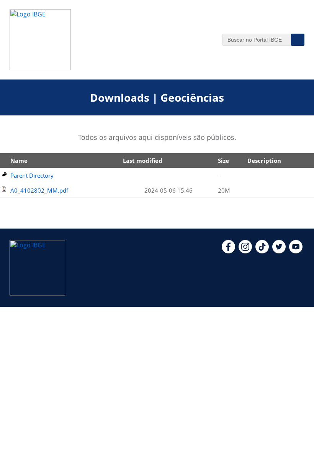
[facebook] (228, 251)
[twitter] (279, 251)
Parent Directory (32, 175)
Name (19, 160)
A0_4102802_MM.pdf (39, 190)
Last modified (142, 160)
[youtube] (296, 251)
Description (264, 160)
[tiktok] (262, 251)
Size (223, 160)
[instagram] (245, 251)
